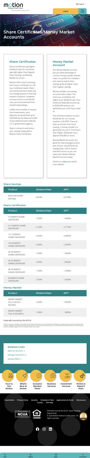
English (81, 4)
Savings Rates (14, 359)
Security (34, 400)
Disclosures (81, 400)
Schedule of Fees (47, 400)
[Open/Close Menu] (82, 11)
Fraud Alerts (9, 400)
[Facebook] (38, 429)
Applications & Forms (65, 400)
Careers (40, 403)
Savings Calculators (16, 355)
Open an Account (15, 351)
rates (64, 162)
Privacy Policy (22, 400)
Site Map (49, 403)
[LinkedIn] (50, 429)
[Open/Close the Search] (77, 4)
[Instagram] (45, 429)
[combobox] (82, 4)
